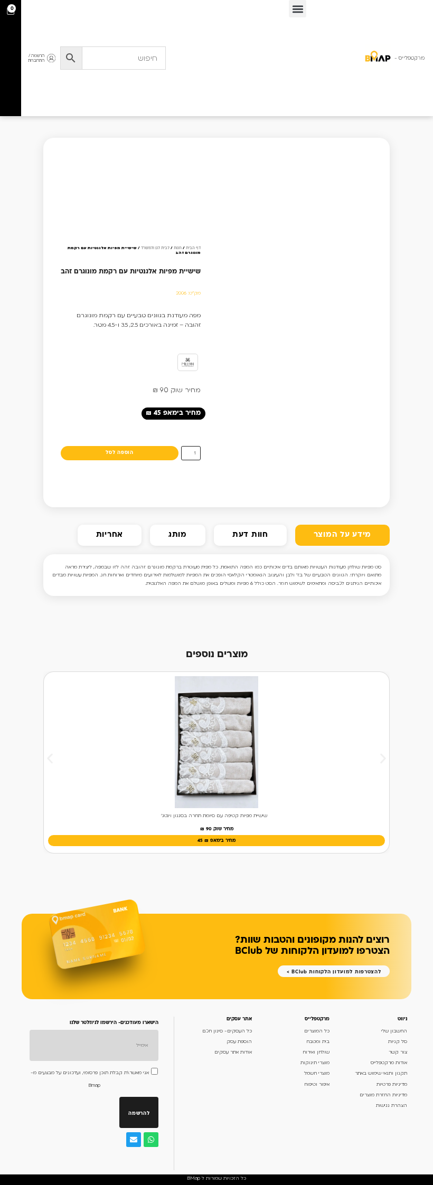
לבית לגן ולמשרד (155, 248)
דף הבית (193, 248)
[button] (297, 8)
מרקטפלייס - (409, 58)
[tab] (342, 535)
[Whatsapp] (151, 1139)
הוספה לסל (119, 452)
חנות (178, 248)
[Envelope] (133, 1139)
